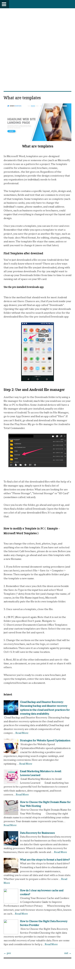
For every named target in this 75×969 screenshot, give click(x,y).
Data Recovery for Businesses (37, 832)
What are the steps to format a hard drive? (45, 859)
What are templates (22, 97)
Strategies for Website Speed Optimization (45, 740)
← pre (7, 953)
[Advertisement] (37, 46)
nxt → (67, 953)
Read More (21, 733)
